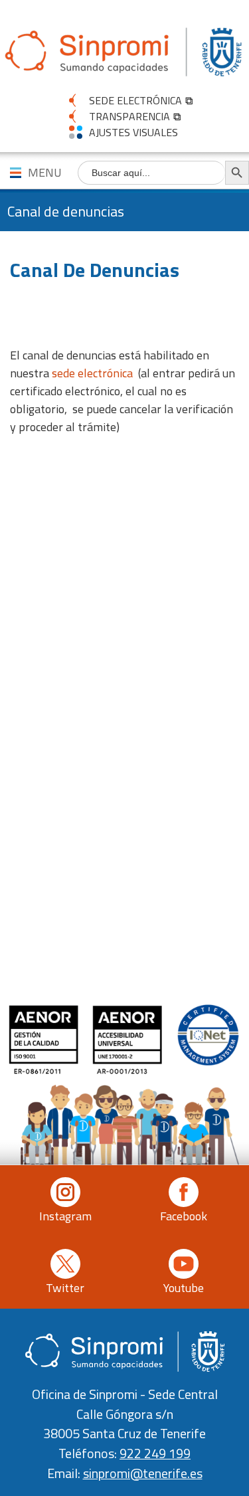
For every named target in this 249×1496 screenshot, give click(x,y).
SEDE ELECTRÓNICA (135, 100)
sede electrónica (92, 373)
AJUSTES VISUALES (133, 132)
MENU (45, 172)
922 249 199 (155, 1453)
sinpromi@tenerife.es (143, 1473)
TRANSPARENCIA (129, 116)
